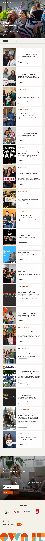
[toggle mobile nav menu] (41, 3)
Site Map (12, 524)
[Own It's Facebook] (3, 521)
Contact (4, 524)
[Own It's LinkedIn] (8, 521)
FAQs (8, 524)
